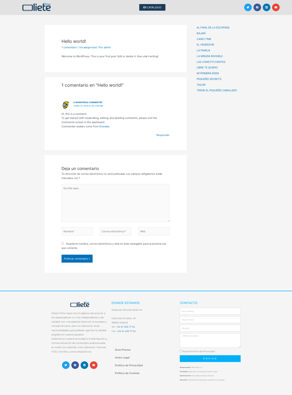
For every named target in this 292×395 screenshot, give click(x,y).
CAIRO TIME (204, 39)
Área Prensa (122, 349)
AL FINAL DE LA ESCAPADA (213, 27)
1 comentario (69, 47)
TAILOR (201, 84)
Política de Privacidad (129, 365)
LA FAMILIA (203, 50)
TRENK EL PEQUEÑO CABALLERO (217, 90)
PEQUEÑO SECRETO (209, 79)
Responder (163, 135)
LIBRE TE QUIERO (207, 67)
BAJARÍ (201, 33)
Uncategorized (88, 47)
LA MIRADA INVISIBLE (210, 56)
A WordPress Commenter (87, 102)
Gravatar (104, 126)
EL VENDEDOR (205, 44)
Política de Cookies (127, 373)
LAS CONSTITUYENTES (211, 61)
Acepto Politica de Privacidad (199, 351)
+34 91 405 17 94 (125, 326)
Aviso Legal (122, 357)
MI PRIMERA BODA (208, 73)
